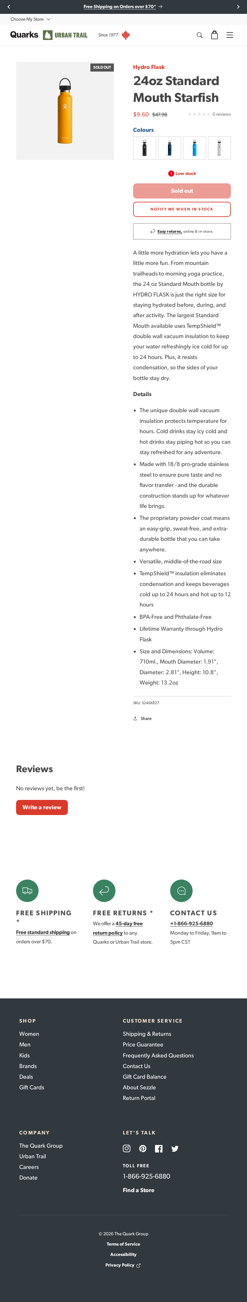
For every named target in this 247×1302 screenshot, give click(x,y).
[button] (214, 35)
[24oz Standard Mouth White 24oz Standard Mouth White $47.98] (219, 148)
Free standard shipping (43, 932)
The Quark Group (41, 1145)
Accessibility (123, 1254)
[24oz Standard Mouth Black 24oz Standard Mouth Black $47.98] (144, 148)
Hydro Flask (149, 67)
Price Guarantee (143, 1044)
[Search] (199, 35)
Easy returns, (170, 231)
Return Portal (139, 1098)
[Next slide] (238, 6)
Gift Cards (31, 1087)
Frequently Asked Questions (158, 1055)
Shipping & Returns (147, 1033)
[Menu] (230, 35)
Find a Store (138, 1190)
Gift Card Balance (145, 1076)
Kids (24, 1055)
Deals (26, 1076)
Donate (28, 1177)
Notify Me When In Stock (182, 209)
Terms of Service (123, 1244)
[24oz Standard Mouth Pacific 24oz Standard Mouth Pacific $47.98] (194, 148)
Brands (28, 1066)
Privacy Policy (119, 1265)
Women (29, 1033)
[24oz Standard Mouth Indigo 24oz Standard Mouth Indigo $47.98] (169, 148)
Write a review (42, 807)
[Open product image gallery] (65, 111)
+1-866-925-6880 (191, 923)
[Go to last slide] (9, 6)
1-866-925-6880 (146, 1176)
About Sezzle (139, 1087)
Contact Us (136, 1066)
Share (146, 718)
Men (25, 1044)
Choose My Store (27, 19)
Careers (29, 1167)
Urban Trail (32, 1156)
